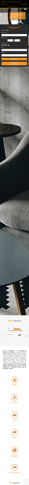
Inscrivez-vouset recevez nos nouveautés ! (14, 63)
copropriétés (5, 363)
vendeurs (10, 355)
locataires (19, 354)
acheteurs (24, 354)
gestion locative (11, 360)
